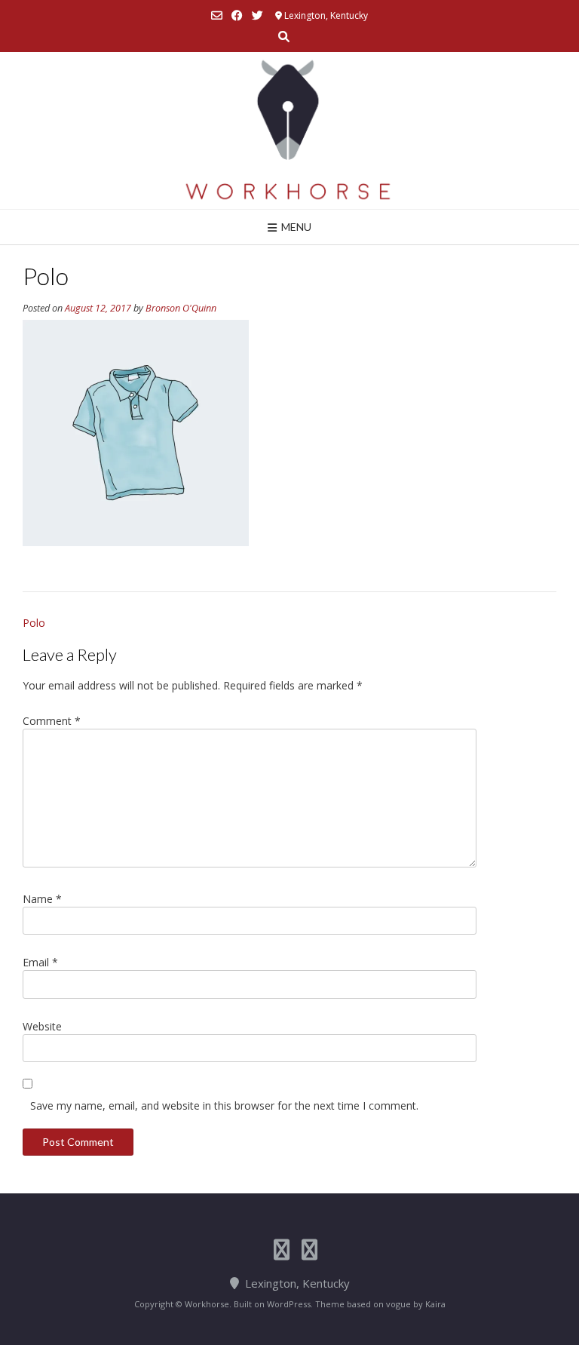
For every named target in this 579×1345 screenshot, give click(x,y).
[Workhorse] (289, 130)
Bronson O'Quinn (181, 308)
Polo (34, 623)
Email (40, 962)
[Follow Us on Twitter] (257, 15)
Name (42, 899)
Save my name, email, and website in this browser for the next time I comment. (224, 1105)
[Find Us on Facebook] (237, 15)
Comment (52, 721)
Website (42, 1026)
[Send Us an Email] (216, 15)
